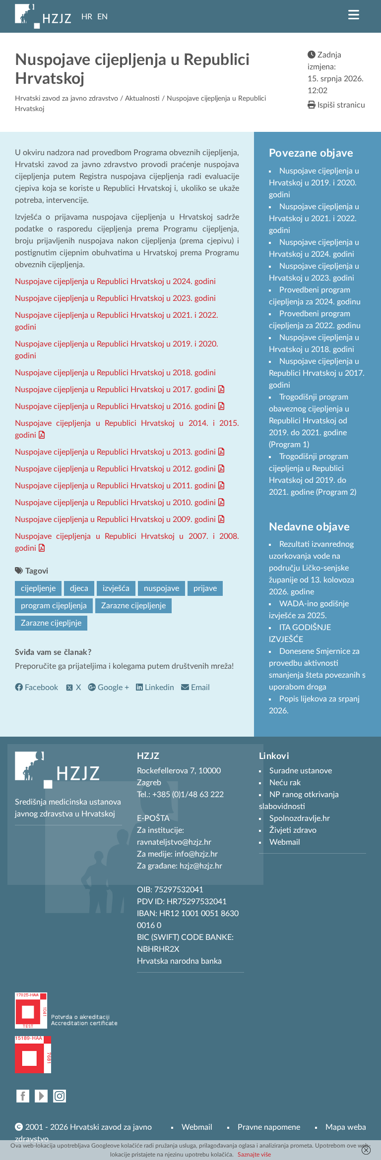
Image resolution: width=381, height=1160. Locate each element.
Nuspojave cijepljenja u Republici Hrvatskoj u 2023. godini (115, 298)
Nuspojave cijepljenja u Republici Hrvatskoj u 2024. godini (115, 282)
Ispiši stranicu (340, 105)
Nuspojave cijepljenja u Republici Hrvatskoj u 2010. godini (115, 503)
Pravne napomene (269, 1127)
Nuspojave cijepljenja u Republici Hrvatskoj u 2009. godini (115, 519)
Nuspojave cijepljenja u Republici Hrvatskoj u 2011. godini (115, 486)
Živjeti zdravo (293, 830)
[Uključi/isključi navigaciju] (353, 14)
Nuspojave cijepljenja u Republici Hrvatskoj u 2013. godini (115, 452)
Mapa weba (345, 1127)
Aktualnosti (142, 98)
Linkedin (158, 688)
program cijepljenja (54, 606)
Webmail (197, 1127)
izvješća (116, 588)
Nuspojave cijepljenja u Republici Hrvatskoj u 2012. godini (115, 469)
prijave (205, 588)
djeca (79, 588)
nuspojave (161, 588)
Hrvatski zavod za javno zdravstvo (66, 98)
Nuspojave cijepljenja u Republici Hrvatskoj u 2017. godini (115, 390)
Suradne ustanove (300, 771)
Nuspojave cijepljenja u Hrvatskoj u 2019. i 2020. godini (314, 183)
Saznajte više (254, 1155)
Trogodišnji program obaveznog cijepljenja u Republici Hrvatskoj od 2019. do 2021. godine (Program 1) (309, 421)
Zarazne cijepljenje (133, 606)
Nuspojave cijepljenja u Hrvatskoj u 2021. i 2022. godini (314, 218)
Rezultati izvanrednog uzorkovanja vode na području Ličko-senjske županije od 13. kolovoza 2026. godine (311, 568)
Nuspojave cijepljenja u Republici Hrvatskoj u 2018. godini (115, 373)
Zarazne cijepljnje (51, 623)
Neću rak (285, 783)
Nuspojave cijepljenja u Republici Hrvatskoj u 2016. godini (115, 406)
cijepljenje (38, 588)
